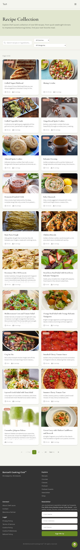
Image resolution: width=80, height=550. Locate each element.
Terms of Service (8, 524)
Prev (29, 452)
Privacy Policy (7, 521)
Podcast (45, 486)
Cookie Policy (7, 528)
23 (45, 452)
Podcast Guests (47, 489)
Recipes (45, 476)
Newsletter (46, 493)
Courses (45, 479)
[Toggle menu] (75, 4)
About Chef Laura (8, 505)
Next (50, 452)
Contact (5, 509)
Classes (44, 483)
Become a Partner (9, 512)
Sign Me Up (59, 534)
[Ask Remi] (75, 544)
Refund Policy (7, 534)
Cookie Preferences (9, 531)
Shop (44, 496)
